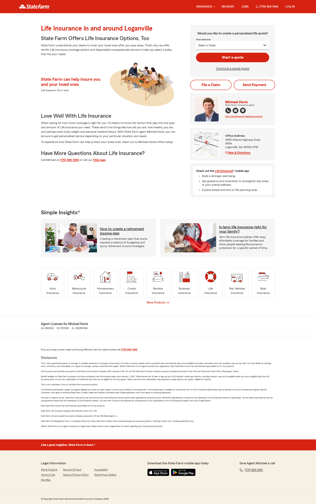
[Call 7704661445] (228, 110)
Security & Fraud (72, 469)
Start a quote (232, 57)
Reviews (228, 6)
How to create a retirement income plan (122, 231)
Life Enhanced (224, 170)
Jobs (245, 6)
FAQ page (99, 159)
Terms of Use (48, 475)
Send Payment (254, 85)
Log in (290, 6)
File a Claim (211, 85)
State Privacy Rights (105, 475)
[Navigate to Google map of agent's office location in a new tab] (243, 110)
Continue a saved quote (232, 68)
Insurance (204, 6)
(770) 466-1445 (268, 6)
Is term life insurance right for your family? (243, 229)
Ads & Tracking (49, 469)
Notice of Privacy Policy (76, 475)
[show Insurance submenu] (213, 6)
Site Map (46, 480)
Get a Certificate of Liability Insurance (243, 116)
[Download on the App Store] (158, 472)
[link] (35, 6)
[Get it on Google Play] (183, 472)
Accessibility (101, 469)
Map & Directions (239, 152)
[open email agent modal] (235, 111)
